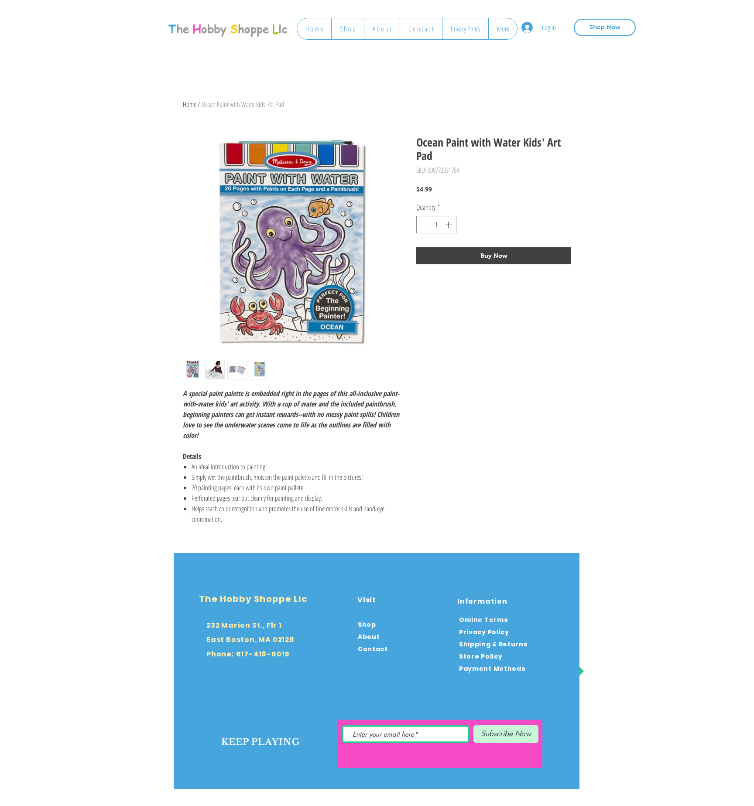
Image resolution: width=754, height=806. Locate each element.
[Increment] (449, 224)
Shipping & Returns (493, 644)
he (182, 29)
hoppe (253, 29)
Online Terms (483, 619)
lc (282, 29)
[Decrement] (424, 224)
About (369, 636)
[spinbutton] (436, 224)
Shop (367, 624)
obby (213, 29)
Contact (373, 649)
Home (189, 104)
